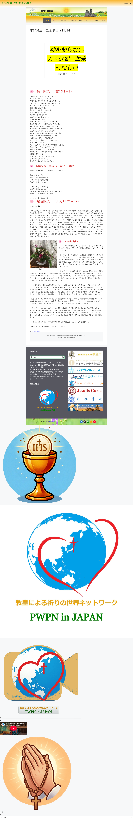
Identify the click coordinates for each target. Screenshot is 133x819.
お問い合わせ (34, 384)
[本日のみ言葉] (40, 504)
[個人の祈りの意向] (37, 810)
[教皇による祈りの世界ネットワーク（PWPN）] (66, 638)
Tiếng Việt (33, 352)
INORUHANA (46, 11)
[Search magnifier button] (63, 357)
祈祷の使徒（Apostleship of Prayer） (47, 369)
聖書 (103, 20)
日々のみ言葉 (36, 331)
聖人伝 (97, 20)
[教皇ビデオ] (41, 718)
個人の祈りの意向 (76, 20)
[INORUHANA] (81, 421)
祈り (87, 20)
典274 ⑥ (39, 198)
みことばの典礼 (63, 20)
